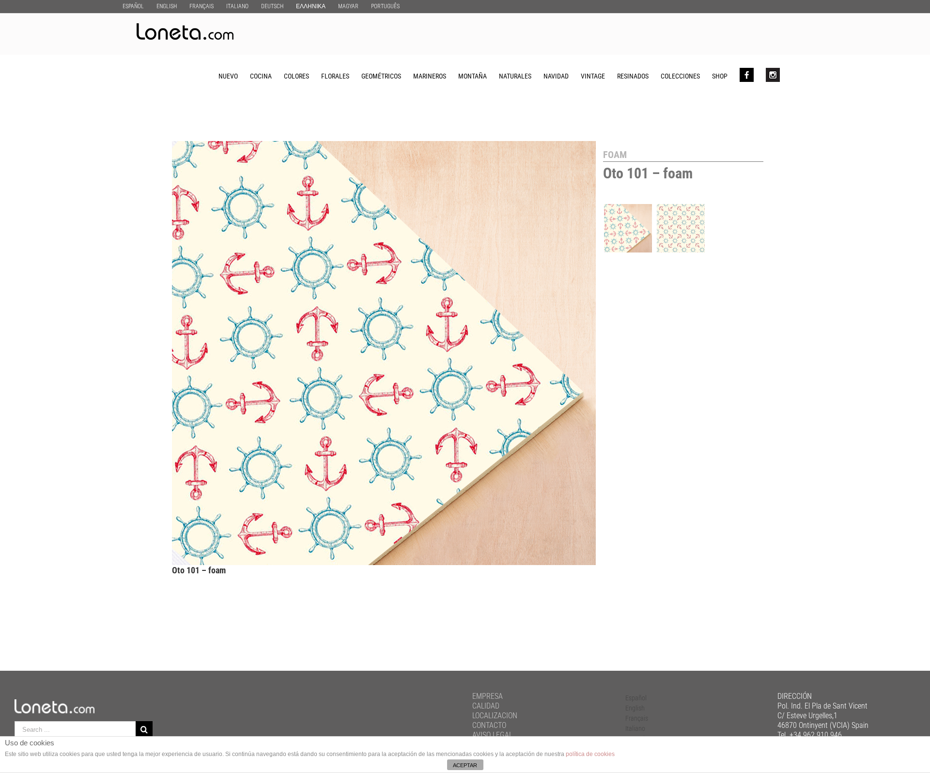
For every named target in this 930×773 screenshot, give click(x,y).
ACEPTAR (465, 765)
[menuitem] (133, 6)
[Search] (795, 75)
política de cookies (590, 754)
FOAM (615, 154)
